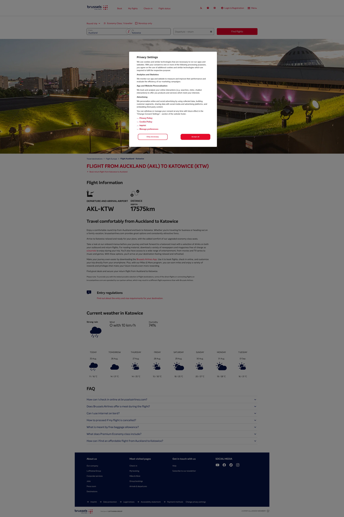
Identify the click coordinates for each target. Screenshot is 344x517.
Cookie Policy (145, 122)
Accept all (195, 137)
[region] (173, 99)
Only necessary (153, 137)
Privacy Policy (145, 118)
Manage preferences (148, 129)
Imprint (142, 125)
